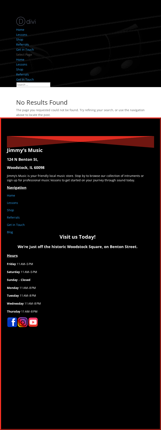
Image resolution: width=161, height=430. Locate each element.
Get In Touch (25, 49)
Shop (19, 39)
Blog (10, 232)
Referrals (22, 44)
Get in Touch (16, 225)
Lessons (21, 35)
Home (20, 30)
